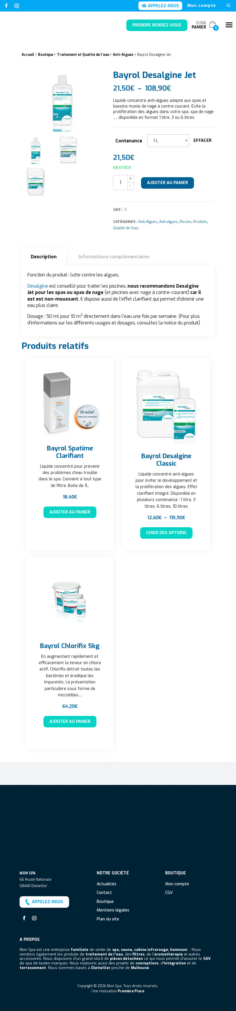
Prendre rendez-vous (156, 25)
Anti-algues (168, 221)
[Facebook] (6, 5)
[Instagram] (16, 5)
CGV (169, 892)
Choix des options (166, 533)
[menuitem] (201, 5)
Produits (200, 221)
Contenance (128, 141)
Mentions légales (113, 910)
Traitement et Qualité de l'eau (83, 54)
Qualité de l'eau (125, 228)
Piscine (185, 221)
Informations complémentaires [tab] (114, 257)
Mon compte (201, 5)
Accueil (28, 54)
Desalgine (37, 286)
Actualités (106, 884)
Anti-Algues (123, 54)
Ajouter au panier (167, 183)
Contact (104, 892)
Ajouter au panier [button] (70, 512)
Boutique (45, 54)
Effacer (202, 140)
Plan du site (108, 919)
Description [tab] (44, 257)
